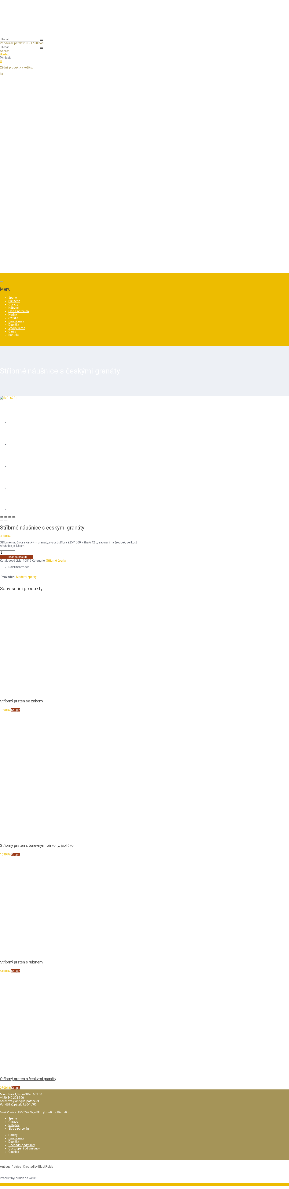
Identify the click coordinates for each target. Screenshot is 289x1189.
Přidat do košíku (17, 556)
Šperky (13, 1118)
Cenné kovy (16, 1138)
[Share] (5, 517)
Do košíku (6, 1184)
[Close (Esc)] (1, 517)
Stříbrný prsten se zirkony (21, 701)
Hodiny (13, 1135)
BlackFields (45, 1166)
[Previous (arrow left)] (1, 520)
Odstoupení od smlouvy (24, 1148)
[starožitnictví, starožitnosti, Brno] (21, 31)
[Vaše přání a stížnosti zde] (144, 266)
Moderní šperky (26, 577)
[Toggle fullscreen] (9, 517)
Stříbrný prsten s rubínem (21, 962)
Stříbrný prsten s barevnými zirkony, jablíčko (36, 845)
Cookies (13, 1151)
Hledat (4, 54)
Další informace (18, 567)
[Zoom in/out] (13, 517)
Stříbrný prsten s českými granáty (28, 1079)
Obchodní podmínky (21, 1145)
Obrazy (13, 1121)
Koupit (15, 710)
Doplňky (13, 1141)
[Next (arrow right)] (5, 520)
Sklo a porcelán (18, 1128)
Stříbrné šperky (56, 560)
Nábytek (13, 1125)
